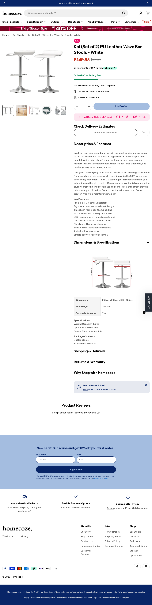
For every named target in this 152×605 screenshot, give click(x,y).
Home (5, 35)
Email (79, 454)
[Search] (124, 13)
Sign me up (76, 469)
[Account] (140, 13)
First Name (41, 454)
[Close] (146, 385)
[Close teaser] (144, 312)
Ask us (85, 389)
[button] (4, 3)
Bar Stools (18, 35)
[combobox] (76, 13)
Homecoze (17, 576)
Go (143, 132)
